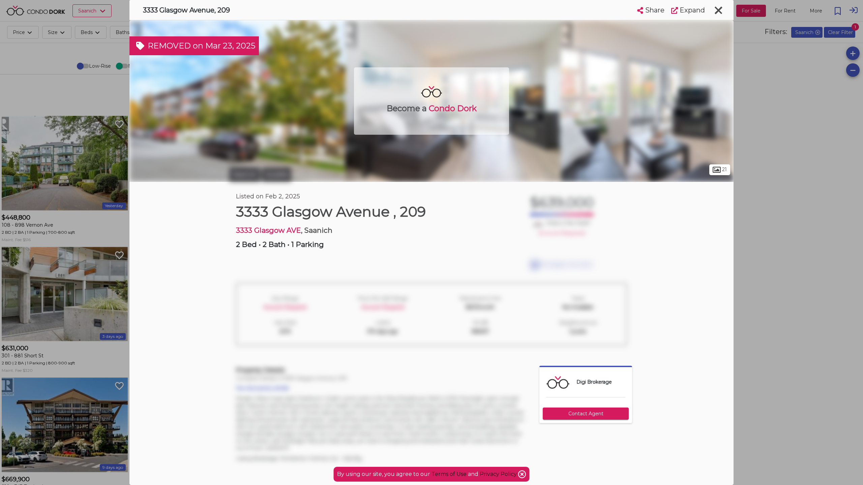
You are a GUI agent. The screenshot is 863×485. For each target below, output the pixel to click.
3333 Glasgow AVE (268, 230)
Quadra (276, 174)
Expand (691, 10)
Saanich (245, 174)
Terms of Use (449, 474)
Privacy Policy (499, 474)
